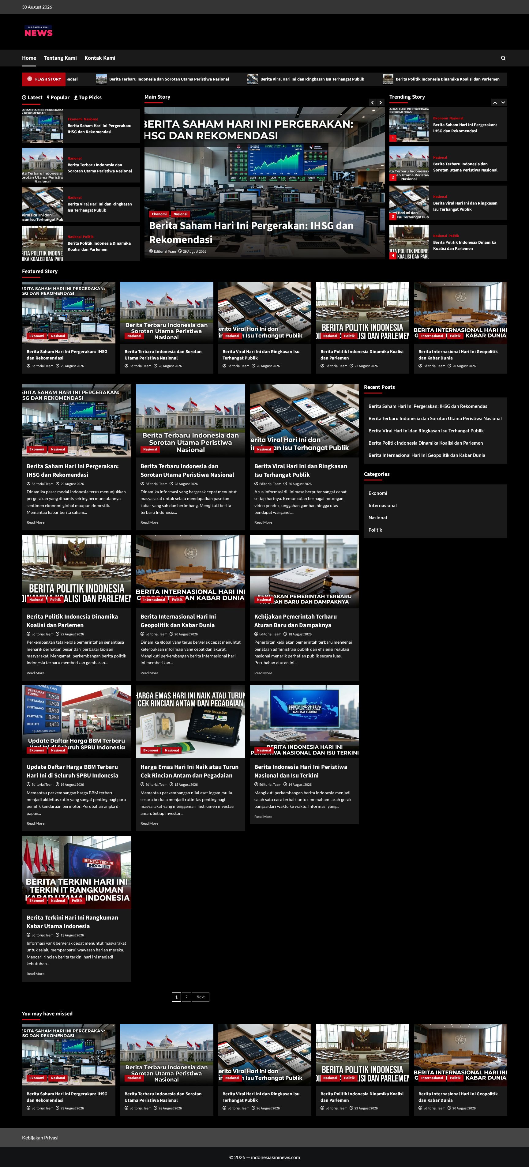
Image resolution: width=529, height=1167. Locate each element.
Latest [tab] (34, 97)
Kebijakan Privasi (40, 1137)
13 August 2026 (72, 935)
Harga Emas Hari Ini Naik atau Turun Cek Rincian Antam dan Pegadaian (189, 771)
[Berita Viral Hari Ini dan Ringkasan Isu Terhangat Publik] (409, 163)
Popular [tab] (59, 97)
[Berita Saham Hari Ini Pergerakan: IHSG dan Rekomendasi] (42, 125)
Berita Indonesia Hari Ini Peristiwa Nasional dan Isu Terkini (300, 771)
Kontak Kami (99, 58)
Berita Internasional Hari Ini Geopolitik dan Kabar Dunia (459, 245)
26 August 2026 (268, 366)
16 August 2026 (72, 784)
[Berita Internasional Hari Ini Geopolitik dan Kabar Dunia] (409, 242)
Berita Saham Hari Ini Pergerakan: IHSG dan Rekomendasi (99, 129)
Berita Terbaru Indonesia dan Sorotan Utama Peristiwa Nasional (99, 79)
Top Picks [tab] (89, 97)
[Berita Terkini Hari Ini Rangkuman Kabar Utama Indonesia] (76, 872)
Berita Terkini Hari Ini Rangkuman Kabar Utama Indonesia (72, 922)
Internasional (444, 236)
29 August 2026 (72, 366)
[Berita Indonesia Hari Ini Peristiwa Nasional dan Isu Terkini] (304, 721)
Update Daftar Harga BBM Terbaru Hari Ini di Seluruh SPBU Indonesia (72, 771)
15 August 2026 (186, 784)
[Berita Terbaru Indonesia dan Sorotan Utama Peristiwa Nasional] (409, 124)
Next (201, 997)
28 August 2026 (194, 251)
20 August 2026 (464, 366)
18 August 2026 (300, 634)
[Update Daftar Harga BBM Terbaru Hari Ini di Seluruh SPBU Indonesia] (76, 721)
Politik (453, 196)
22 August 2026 (366, 366)
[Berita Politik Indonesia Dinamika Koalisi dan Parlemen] (409, 203)
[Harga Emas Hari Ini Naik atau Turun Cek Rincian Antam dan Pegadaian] (190, 721)
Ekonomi (75, 119)
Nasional (159, 214)
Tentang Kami (60, 58)
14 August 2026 (300, 784)
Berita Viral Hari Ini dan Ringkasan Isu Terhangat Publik (242, 79)
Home (29, 58)
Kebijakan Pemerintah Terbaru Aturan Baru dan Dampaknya (295, 621)
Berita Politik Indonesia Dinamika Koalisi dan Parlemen (378, 79)
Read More (35, 522)
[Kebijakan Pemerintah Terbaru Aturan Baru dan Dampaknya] (304, 571)
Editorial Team (165, 251)
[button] (503, 58)
